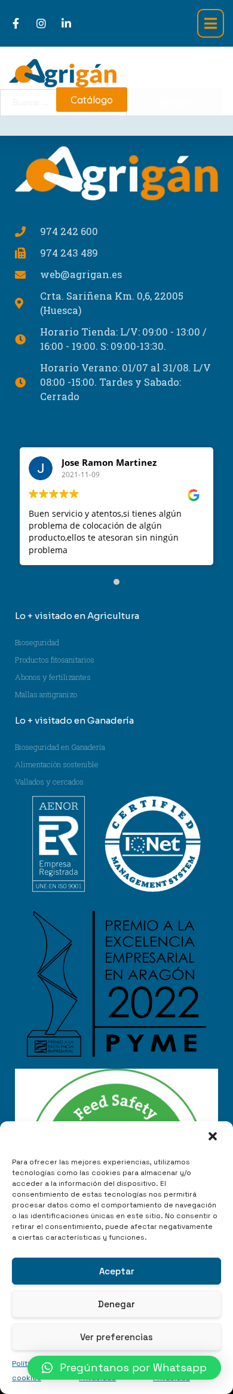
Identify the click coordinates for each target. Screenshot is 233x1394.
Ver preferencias (116, 1337)
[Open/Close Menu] (210, 23)
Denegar (116, 1304)
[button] (214, 1137)
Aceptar (116, 1271)
